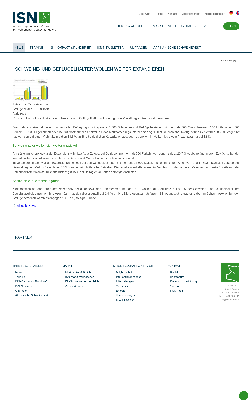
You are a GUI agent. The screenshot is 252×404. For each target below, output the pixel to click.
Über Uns (144, 13)
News (18, 47)
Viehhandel (121, 286)
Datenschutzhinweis (11, 396)
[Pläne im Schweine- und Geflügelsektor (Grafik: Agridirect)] (31, 100)
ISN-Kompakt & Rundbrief (70, 47)
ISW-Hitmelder (123, 300)
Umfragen (138, 47)
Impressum (176, 277)
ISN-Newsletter (110, 47)
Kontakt (172, 13)
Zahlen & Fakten (74, 286)
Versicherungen (124, 295)
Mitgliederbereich (215, 13)
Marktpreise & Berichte (78, 272)
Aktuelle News (26, 205)
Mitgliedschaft (123, 272)
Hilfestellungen (123, 282)
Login (231, 26)
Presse (159, 13)
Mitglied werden (190, 13)
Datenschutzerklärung (182, 282)
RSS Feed (175, 291)
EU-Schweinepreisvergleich (81, 282)
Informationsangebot (127, 277)
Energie (119, 291)
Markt (158, 26)
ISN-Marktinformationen (78, 277)
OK (2, 401)
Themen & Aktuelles (132, 26)
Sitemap (174, 286)
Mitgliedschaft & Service (189, 26)
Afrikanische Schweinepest (177, 47)
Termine (36, 47)
